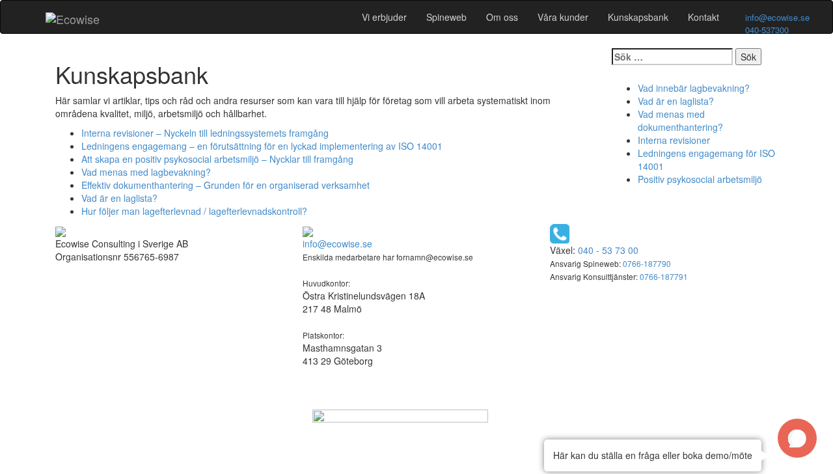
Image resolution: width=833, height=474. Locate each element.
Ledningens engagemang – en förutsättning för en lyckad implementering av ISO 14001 (262, 145)
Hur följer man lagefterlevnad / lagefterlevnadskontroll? (194, 210)
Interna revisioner (674, 139)
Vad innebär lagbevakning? (694, 87)
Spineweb (446, 16)
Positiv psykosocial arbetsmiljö (700, 179)
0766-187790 (647, 263)
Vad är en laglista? (119, 197)
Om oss (502, 16)
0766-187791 (664, 276)
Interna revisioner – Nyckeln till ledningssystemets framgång (205, 132)
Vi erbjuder (384, 16)
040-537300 (767, 29)
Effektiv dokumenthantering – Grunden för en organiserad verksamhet (225, 184)
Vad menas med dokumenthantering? (680, 120)
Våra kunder (563, 16)
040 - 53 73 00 (608, 250)
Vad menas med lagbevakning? (146, 171)
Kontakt (703, 16)
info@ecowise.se (777, 17)
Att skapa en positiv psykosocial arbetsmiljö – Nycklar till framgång (217, 158)
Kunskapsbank (638, 16)
